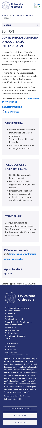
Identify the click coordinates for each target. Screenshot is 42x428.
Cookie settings (11, 333)
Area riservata (10, 349)
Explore (7, 25)
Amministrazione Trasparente (17, 308)
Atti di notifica (10, 313)
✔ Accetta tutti (20, 423)
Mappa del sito (11, 352)
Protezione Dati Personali (15, 336)
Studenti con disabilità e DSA (16, 355)
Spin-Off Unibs (12, 111)
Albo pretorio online (13, 310)
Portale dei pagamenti (14, 319)
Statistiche (9, 338)
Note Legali (9, 316)
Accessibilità (10, 346)
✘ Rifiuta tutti (20, 416)
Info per (5, 16)
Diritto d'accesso (11, 343)
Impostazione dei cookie (20, 409)
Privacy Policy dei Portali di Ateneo (17, 396)
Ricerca (29, 16)
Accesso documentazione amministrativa (15, 326)
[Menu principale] (31, 5)
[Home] (12, 5)
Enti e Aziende (18, 16)
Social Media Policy (13, 330)
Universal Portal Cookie (12, 399)
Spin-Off (8, 273)
